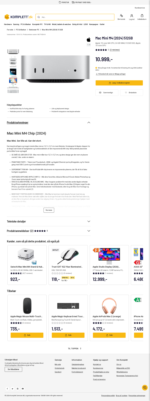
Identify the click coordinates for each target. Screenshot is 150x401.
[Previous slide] (22, 69)
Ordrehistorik (59, 368)
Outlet (102, 24)
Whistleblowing (122, 372)
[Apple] (89, 39)
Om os (118, 364)
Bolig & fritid (77, 24)
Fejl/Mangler (97, 376)
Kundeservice (98, 368)
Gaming (16, 24)
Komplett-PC (37, 24)
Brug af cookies (121, 396)
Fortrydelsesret (77, 372)
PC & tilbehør (26, 24)
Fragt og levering (99, 379)
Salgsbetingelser (78, 364)
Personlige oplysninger (137, 396)
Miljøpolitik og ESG (123, 368)
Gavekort (58, 372)
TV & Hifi (47, 24)
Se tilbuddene (13, 369)
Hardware (8, 24)
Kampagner (93, 24)
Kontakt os (97, 364)
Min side (58, 364)
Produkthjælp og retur (101, 372)
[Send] (39, 17)
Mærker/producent (79, 368)
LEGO (86, 24)
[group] (55, 69)
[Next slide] (88, 69)
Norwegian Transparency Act (127, 376)
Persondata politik (108, 396)
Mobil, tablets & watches (61, 24)
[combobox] (75, 17)
